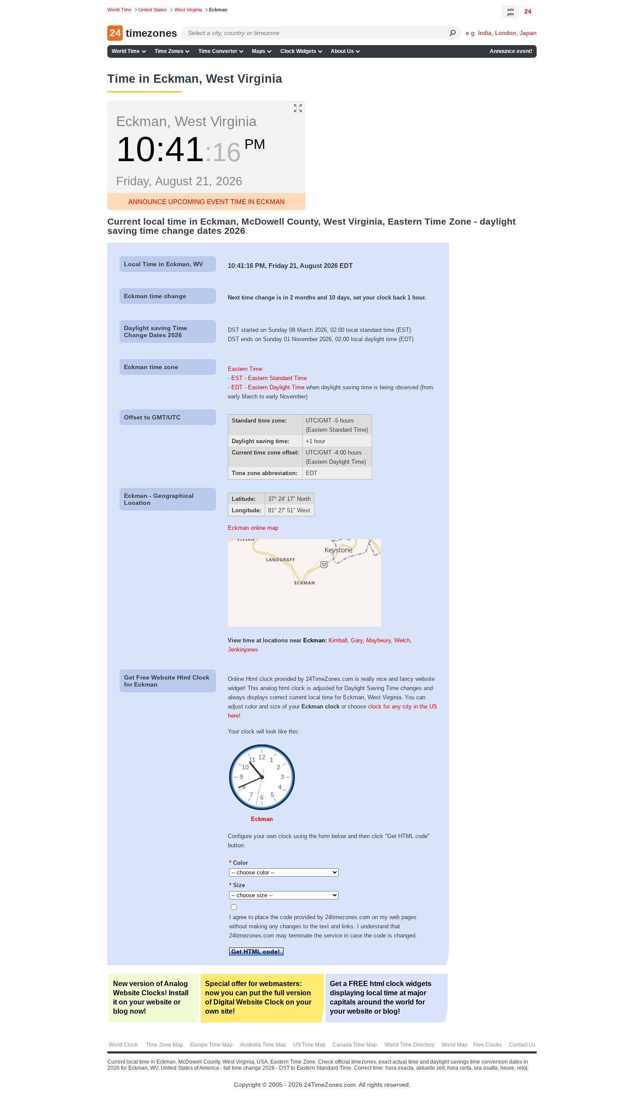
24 (527, 11)
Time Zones (169, 51)
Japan (528, 32)
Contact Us (522, 1045)
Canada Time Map (355, 1045)
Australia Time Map (263, 1045)
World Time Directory (410, 1045)
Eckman (314, 640)
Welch (402, 640)
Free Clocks (487, 1045)
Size (237, 885)
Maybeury (378, 640)
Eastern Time (245, 369)
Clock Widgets (298, 51)
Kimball (338, 640)
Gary (357, 640)
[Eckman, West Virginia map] (304, 624)
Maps (258, 51)
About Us (342, 51)
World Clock (123, 1045)
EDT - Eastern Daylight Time (267, 387)
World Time (126, 51)
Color (238, 863)
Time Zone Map (164, 1045)
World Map (454, 1045)
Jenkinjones (243, 649)
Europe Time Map (211, 1045)
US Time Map (309, 1045)
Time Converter (217, 51)
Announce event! (511, 51)
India (485, 32)
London (505, 32)
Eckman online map (253, 528)
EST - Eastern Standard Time (269, 378)
